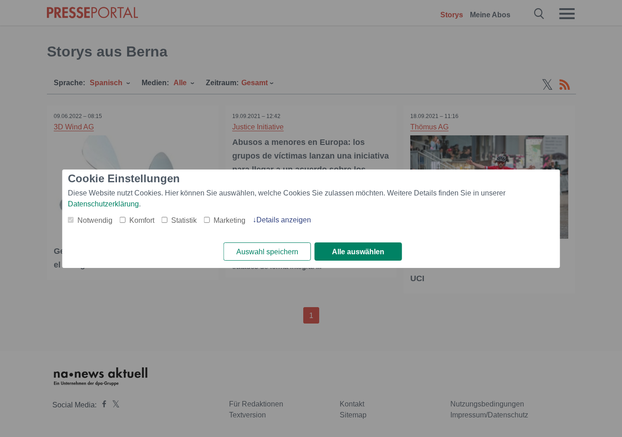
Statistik (184, 220)
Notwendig (94, 220)
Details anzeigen (283, 220)
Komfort (141, 220)
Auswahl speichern (267, 252)
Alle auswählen (358, 252)
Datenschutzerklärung (103, 204)
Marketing (229, 220)
